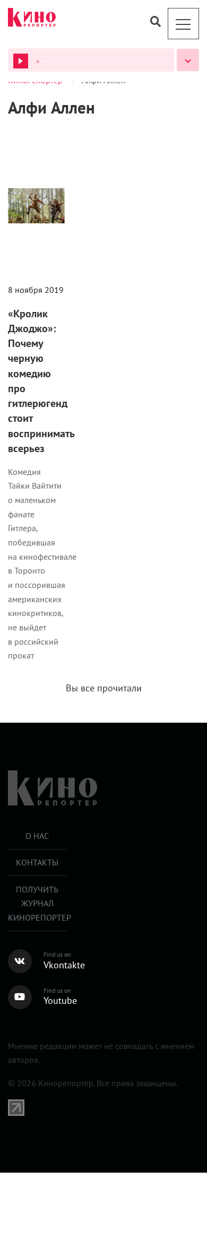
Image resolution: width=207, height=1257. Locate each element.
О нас (37, 835)
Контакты (37, 862)
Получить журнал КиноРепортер (37, 903)
